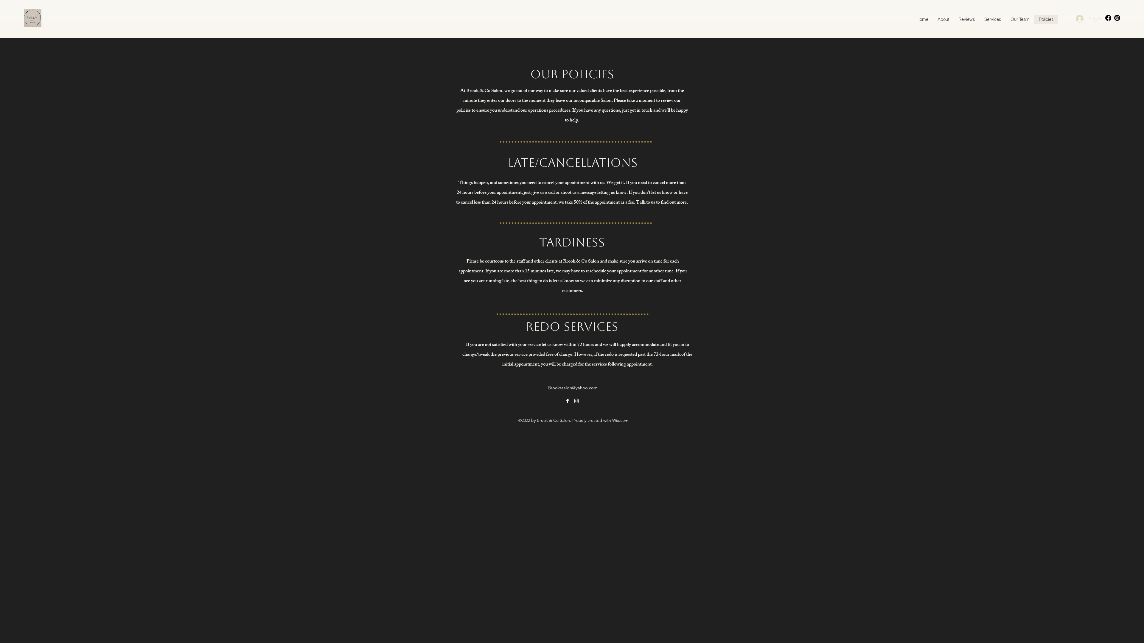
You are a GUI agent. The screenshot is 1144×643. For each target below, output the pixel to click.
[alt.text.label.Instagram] (1117, 18)
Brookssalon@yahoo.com (573, 388)
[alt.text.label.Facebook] (1108, 18)
